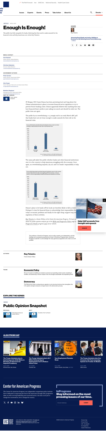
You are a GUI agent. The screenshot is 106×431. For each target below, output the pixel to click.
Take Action (57, 13)
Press (47, 13)
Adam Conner (83, 367)
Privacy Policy (84, 422)
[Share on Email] (89, 45)
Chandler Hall (32, 367)
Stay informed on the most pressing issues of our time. (74, 394)
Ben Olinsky (13, 367)
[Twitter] (4, 402)
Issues (21, 13)
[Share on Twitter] (72, 45)
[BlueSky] (22, 402)
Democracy (29, 281)
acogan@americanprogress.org (10, 86)
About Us (67, 13)
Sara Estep (65, 367)
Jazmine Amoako (59, 367)
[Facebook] (8, 402)
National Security (51, 2)
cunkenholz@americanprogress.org (11, 68)
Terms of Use (84, 420)
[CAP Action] (8, 421)
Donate (98, 12)
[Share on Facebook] (76, 45)
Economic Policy (31, 270)
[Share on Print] (93, 45)
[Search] (91, 13)
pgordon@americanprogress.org (10, 79)
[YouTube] (11, 402)
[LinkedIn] (18, 402)
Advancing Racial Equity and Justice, (81, 37)
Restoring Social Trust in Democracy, (90, 39)
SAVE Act (41, 2)
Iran (35, 2)
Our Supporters (84, 425)
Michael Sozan (6, 367)
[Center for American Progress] (6, 8)
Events (39, 13)
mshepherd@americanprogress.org (11, 94)
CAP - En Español (85, 424)
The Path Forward (27, 2)
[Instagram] (15, 402)
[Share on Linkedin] (80, 45)
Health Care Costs (63, 2)
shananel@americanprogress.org (11, 61)
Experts (30, 13)
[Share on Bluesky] (85, 45)
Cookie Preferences (86, 427)
